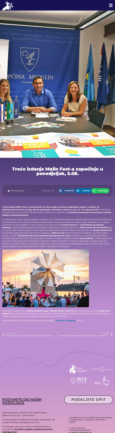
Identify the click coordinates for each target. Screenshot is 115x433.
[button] (111, 5)
